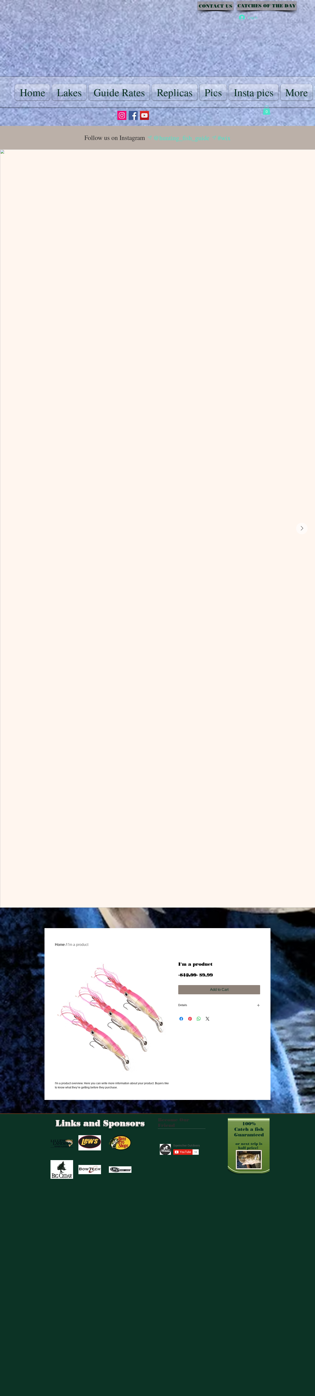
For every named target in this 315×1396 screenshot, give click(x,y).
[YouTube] (144, 115)
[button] (266, 110)
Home (60, 945)
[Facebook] (133, 115)
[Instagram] (121, 115)
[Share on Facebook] (181, 1019)
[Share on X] (207, 1019)
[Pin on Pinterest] (190, 1019)
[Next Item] (302, 528)
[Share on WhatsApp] (199, 1019)
